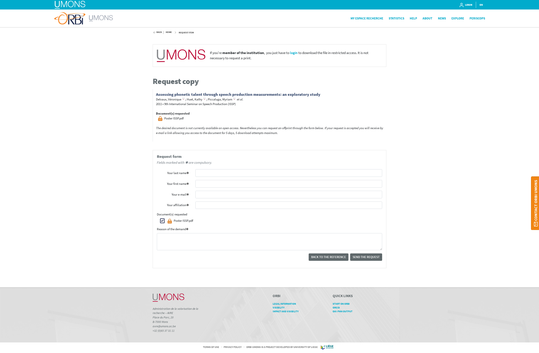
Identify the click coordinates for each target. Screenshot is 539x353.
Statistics (396, 18)
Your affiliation (176, 205)
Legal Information (284, 303)
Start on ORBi (341, 303)
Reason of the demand (171, 229)
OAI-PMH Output (342, 311)
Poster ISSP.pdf (183, 221)
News (442, 18)
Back (159, 32)
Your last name (176, 173)
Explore (457, 18)
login (294, 53)
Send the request (366, 257)
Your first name (176, 184)
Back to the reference (328, 257)
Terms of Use (211, 347)
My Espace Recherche (367, 18)
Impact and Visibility (286, 311)
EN (481, 4)
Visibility (278, 307)
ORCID (336, 307)
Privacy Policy (232, 347)
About (427, 18)
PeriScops (477, 18)
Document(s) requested (172, 214)
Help (413, 18)
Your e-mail (179, 194)
